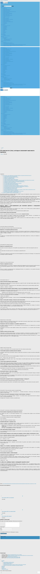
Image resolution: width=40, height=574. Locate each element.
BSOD (4, 30)
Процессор (5, 8)
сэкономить (31, 483)
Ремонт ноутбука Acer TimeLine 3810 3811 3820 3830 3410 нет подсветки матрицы (20, 555)
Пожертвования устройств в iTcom (8, 43)
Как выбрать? (5, 37)
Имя (1, 528)
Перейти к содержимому (4, 0)
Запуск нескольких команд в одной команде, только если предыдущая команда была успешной (18, 180)
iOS (4, 33)
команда (15, 483)
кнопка (13, 483)
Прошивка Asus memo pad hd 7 (12, 556)
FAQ (2, 41)
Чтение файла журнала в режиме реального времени (12, 183)
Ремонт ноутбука (6, 18)
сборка (26, 483)
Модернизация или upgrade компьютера (9, 11)
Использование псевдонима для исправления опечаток (12, 187)
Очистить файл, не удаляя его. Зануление (10, 190)
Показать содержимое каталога (8, 178)
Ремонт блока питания (6, 10)
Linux (4, 70)
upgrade (8, 483)
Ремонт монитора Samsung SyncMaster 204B (13, 557)
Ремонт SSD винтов (6, 49)
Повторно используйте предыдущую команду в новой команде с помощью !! (16, 186)
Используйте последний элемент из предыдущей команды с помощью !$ (15, 185)
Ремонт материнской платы (7, 52)
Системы (3, 24)
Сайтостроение (7, 39)
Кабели (4, 63)
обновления (18, 483)
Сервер (4, 74)
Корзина (3, 567)
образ (21, 483)
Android (4, 32)
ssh (6, 483)
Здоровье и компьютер (6, 40)
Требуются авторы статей (7, 85)
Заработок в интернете (8, 78)
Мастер (2, 154)
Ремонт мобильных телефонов (8, 19)
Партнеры (4, 81)
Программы (5, 26)
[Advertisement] (14, 93)
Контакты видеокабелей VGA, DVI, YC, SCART (14, 554)
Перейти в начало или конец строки (9, 182)
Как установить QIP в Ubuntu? (7, 516)
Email (1, 529)
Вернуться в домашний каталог (8, 177)
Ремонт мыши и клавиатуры (7, 13)
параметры (23, 483)
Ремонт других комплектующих (8, 21)
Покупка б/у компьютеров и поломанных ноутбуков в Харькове (13, 45)
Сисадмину (3, 34)
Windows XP (5, 27)
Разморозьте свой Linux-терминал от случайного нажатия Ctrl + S (14, 181)
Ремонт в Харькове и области (7, 42)
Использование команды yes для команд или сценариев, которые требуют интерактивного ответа (19, 189)
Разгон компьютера (6, 14)
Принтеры (4, 22)
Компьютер (3, 7)
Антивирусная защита (6, 25)
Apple (4, 56)
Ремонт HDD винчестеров (7, 9)
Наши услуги (4, 568)
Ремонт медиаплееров (6, 60)
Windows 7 (5, 67)
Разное (3, 36)
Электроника (5, 23)
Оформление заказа (5, 569)
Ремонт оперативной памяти (7, 15)
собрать (28, 483)
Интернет (4, 126)
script (5, 483)
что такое (34, 483)
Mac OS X (4, 31)
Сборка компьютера (6, 16)
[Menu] (0, 559)
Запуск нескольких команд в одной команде (10, 179)
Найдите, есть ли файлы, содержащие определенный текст (13, 191)
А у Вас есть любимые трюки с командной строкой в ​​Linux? (11, 192)
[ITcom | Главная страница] (4, 3)
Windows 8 (5, 28)
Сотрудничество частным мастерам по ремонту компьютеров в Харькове (14, 44)
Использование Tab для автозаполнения (10, 176)
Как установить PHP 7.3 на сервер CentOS (8, 511)
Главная (3, 560)
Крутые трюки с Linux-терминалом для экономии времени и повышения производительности (16, 175)
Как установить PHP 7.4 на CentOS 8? (8, 497)
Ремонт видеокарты (6, 12)
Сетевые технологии (6, 35)
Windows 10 (5, 29)
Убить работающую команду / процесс (10, 188)
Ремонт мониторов (6, 17)
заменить (10, 483)
